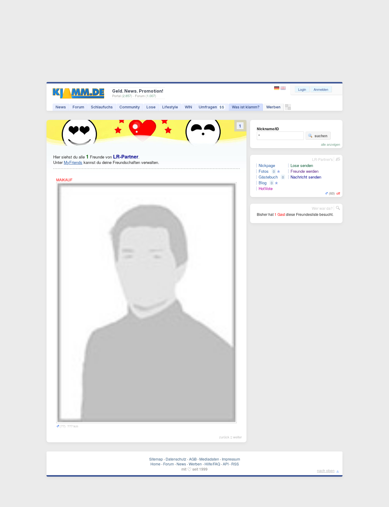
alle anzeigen (330, 144)
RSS (235, 463)
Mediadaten (209, 458)
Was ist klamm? (246, 107)
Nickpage (267, 165)
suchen (321, 135)
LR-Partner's (322, 159)
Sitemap (156, 458)
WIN (188, 107)
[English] (283, 88)
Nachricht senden (306, 177)
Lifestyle (170, 107)
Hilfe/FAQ (212, 463)
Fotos (264, 171)
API (226, 463)
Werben (273, 107)
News (61, 107)
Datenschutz (176, 458)
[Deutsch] (277, 88)
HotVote (266, 188)
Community (129, 107)
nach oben (326, 470)
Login (302, 89)
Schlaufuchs (102, 107)
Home (155, 463)
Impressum (231, 458)
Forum (78, 107)
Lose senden (302, 165)
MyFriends (73, 162)
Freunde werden (304, 171)
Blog (263, 182)
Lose (151, 107)
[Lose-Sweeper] (288, 108)
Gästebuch (268, 177)
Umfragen (211, 107)
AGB (193, 458)
